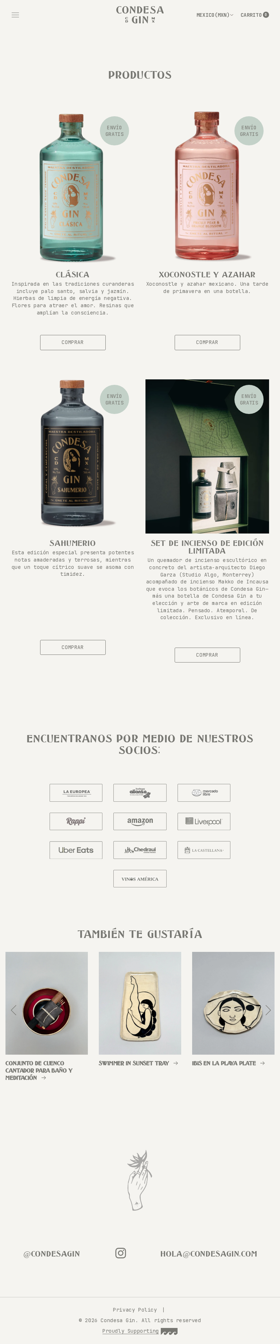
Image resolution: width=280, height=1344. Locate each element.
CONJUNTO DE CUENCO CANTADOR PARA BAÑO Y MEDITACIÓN (39, 1071)
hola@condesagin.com (208, 1254)
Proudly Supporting (130, 1331)
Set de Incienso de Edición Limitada (207, 547)
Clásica (73, 275)
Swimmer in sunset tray (134, 1063)
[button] (15, 15)
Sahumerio (73, 543)
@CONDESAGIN (51, 1254)
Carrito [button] (255, 15)
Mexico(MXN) (213, 15)
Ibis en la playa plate (224, 1063)
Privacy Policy (136, 1309)
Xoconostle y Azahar (207, 275)
